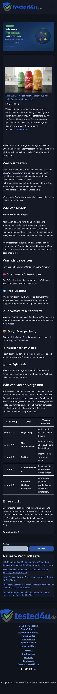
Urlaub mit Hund (28, 646)
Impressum (28, 661)
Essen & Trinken (28, 629)
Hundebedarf (28, 639)
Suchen (6, 544)
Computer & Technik (28, 626)
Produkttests (28, 654)
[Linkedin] (35, 669)
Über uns (28, 657)
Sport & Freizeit (28, 642)
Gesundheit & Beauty (28, 632)
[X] (26, 669)
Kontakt (28, 650)
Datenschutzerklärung (29, 664)
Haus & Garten (28, 636)
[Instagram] (30, 669)
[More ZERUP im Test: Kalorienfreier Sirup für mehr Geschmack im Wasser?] (28, 80)
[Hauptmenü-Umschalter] (51, 7)
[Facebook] (22, 669)
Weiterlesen (22, 129)
